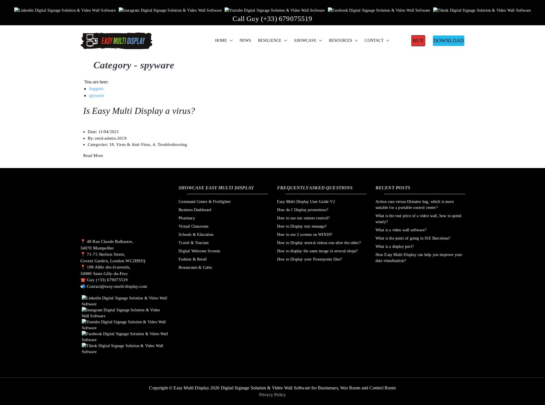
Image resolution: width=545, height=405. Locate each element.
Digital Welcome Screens (199, 251)
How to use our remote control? (303, 218)
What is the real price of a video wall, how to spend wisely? (418, 219)
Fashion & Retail (193, 259)
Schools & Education (196, 234)
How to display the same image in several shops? (317, 251)
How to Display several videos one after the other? (319, 243)
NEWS (245, 40)
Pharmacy (187, 218)
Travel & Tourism (194, 243)
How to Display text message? (302, 226)
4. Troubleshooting (170, 144)
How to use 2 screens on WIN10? (304, 234)
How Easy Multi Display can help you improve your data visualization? (419, 258)
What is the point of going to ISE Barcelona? (413, 238)
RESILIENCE (270, 40)
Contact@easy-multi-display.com (117, 286)
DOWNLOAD (448, 40)
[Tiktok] (482, 10)
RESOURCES (341, 40)
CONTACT (374, 40)
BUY (418, 40)
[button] (230, 40)
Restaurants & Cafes (195, 267)
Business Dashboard (195, 210)
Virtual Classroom (193, 226)
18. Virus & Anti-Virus (129, 144)
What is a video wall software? (401, 230)
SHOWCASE (305, 40)
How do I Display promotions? (302, 210)
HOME (221, 40)
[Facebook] (379, 10)
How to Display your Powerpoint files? (309, 259)
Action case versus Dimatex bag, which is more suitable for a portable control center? (415, 205)
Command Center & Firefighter (205, 202)
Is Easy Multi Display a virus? (139, 111)
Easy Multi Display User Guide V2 (306, 202)
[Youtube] (274, 10)
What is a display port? (395, 246)
